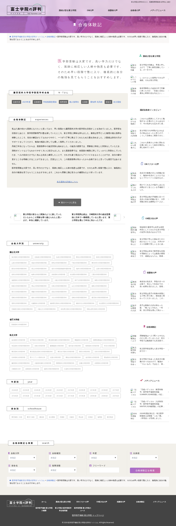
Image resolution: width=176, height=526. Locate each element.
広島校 (90, 417)
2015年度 (26, 396)
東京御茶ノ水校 (17, 417)
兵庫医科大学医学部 (101, 363)
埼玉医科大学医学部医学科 (21, 346)
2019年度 (93, 390)
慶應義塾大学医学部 (57, 346)
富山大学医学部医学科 (39, 269)
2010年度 (82, 396)
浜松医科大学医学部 (58, 274)
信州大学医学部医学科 (19, 274)
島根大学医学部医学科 (19, 286)
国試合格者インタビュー (150, 110)
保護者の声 (113, 10)
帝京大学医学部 (109, 346)
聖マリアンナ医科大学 (37, 357)
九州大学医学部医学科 (79, 292)
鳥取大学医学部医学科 (102, 280)
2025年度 (26, 102)
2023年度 (48, 390)
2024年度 (37, 390)
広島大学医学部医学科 (59, 286)
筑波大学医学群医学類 (39, 263)
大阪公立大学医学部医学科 (47, 309)
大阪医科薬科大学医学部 (43, 363)
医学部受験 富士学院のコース (82, 509)
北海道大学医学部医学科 (43, 257)
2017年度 (115, 390)
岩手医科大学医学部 (37, 340)
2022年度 (59, 390)
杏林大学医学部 (40, 346)
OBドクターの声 (151, 164)
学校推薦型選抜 (50, 102)
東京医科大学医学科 (18, 351)
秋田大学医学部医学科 (103, 257)
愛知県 (93, 102)
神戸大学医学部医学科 (82, 280)
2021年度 (71, 390)
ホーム (44, 502)
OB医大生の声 (151, 218)
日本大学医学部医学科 (102, 351)
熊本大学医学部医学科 (39, 297)
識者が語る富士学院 (67, 10)
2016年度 (15, 396)
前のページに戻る (68, 202)
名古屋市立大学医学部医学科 (109, 303)
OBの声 (90, 10)
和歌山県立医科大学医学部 (96, 309)
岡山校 (81, 417)
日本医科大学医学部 (18, 357)
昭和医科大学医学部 (92, 346)
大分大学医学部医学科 (59, 297)
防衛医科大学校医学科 (19, 324)
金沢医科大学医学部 (92, 357)
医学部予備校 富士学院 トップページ (88, 515)
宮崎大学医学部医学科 (79, 297)
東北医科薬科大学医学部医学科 (59, 340)
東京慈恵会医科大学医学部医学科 (41, 351)
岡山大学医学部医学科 (39, 286)
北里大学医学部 (55, 357)
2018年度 (104, 390)
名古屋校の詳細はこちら (67, 181)
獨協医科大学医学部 (81, 340)
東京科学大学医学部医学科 (101, 263)
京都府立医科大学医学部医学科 (22, 309)
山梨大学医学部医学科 (103, 269)
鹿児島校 (110, 417)
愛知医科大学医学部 (111, 357)
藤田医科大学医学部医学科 (21, 363)
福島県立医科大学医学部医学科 (60, 303)
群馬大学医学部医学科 (59, 263)
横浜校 (41, 417)
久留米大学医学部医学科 (72, 369)
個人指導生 (74, 102)
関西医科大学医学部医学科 (65, 363)
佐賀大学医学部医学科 (99, 292)
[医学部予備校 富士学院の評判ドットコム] (26, 9)
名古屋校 (117, 102)
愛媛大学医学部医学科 (39, 292)
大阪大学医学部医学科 (62, 280)
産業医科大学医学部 (32, 369)
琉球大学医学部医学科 (19, 303)
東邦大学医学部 (84, 351)
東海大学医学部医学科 (73, 357)
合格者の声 (135, 10)
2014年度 (37, 396)
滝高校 (99, 102)
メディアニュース (158, 10)
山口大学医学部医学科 (79, 286)
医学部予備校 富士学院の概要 (44, 509)
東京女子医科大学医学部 (66, 351)
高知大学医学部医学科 (59, 292)
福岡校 (100, 417)
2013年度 (48, 396)
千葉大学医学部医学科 (79, 263)
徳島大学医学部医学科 (99, 286)
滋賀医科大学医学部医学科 (21, 280)
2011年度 (71, 396)
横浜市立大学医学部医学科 (85, 303)
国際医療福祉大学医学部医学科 (103, 340)
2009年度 (93, 396)
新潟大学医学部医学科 (19, 269)
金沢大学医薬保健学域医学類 (61, 269)
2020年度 (82, 390)
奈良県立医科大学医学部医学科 (71, 309)
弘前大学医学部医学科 (63, 257)
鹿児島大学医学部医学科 (100, 297)
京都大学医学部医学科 (42, 280)
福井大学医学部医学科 (83, 269)
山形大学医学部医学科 (19, 263)
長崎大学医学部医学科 (19, 297)
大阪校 (71, 417)
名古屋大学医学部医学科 (78, 274)
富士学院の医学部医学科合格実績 (63, 509)
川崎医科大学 (16, 369)
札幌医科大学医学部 (38, 303)
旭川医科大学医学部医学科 (21, 257)
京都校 (62, 417)
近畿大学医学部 (84, 363)
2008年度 (104, 396)
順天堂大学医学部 (75, 346)
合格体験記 (151, 327)
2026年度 (15, 390)
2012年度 (59, 396)
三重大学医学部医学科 (99, 274)
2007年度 (115, 396)
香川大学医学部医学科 (19, 292)
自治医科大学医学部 (18, 340)
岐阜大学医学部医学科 (39, 274)
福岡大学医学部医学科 (51, 369)
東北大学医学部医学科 (83, 257)
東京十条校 (31, 417)
